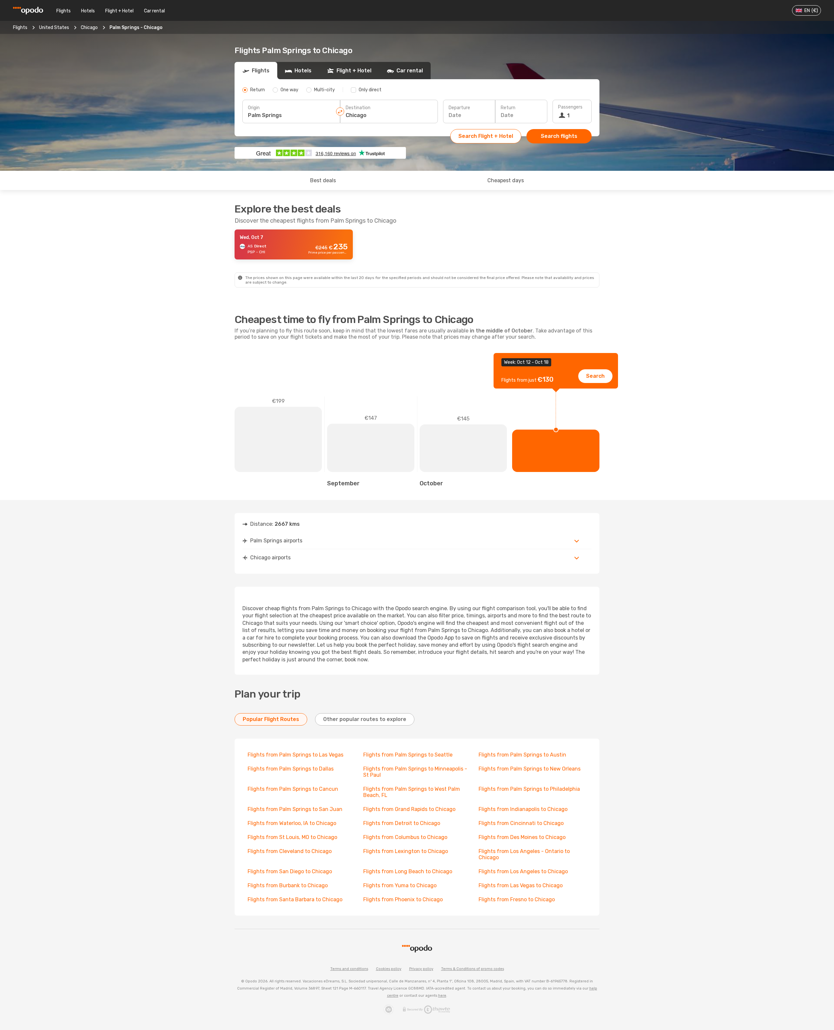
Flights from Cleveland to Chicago (290, 851)
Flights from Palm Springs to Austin (522, 755)
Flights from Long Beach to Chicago (407, 871)
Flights (63, 11)
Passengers (570, 107)
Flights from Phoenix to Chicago (403, 899)
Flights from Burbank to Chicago (288, 885)
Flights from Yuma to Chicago (400, 885)
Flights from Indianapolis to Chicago (523, 809)
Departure (459, 107)
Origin (254, 107)
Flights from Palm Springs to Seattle (408, 755)
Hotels (88, 11)
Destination (358, 107)
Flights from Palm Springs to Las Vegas (295, 755)
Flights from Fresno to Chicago (517, 899)
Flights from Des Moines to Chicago (522, 837)
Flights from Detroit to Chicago (401, 823)
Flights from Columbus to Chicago (405, 837)
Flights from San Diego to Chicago (290, 871)
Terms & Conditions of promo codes (472, 969)
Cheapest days (505, 180)
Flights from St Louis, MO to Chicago (292, 837)
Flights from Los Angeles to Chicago (523, 871)
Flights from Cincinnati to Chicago (521, 823)
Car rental (154, 11)
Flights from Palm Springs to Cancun (293, 789)
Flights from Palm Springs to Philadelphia (529, 789)
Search (595, 376)
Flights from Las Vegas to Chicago (521, 885)
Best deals (323, 180)
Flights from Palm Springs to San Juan (295, 809)
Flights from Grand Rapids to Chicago (409, 809)
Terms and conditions (349, 969)
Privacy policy (421, 969)
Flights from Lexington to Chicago (405, 851)
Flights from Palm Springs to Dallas (291, 769)
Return (508, 107)
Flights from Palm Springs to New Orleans (530, 769)
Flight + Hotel (119, 11)
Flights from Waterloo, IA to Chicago (292, 823)
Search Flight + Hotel (485, 136)
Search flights (559, 136)
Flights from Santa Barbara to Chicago (295, 899)
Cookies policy (388, 969)
